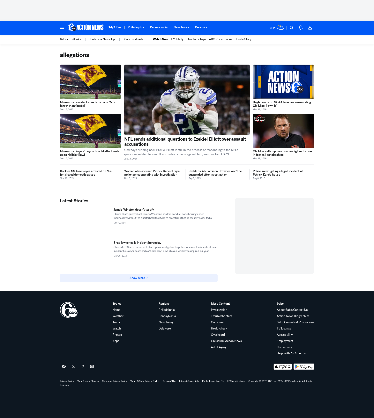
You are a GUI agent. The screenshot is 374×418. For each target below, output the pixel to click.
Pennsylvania (158, 27)
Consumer (217, 322)
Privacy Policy (67, 381)
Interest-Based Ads (189, 381)
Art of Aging (218, 347)
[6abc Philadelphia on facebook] (64, 367)
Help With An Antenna (291, 353)
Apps (116, 341)
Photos (117, 334)
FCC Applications (236, 381)
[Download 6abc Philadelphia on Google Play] (304, 367)
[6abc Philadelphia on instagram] (82, 367)
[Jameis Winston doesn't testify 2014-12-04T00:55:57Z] (85, 222)
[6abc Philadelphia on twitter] (73, 367)
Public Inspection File (213, 381)
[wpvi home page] (69, 310)
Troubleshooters (221, 316)
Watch (117, 328)
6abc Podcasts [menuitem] (133, 39)
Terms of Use (169, 381)
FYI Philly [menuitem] (177, 39)
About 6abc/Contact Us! (292, 309)
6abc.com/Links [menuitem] (70, 39)
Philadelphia (136, 27)
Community (284, 347)
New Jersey (181, 27)
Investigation (219, 309)
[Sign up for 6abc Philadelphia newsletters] (92, 367)
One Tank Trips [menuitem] (196, 39)
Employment (285, 341)
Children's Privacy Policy (114, 381)
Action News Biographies (293, 316)
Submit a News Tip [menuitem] (102, 39)
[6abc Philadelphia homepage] (86, 27)
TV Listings (284, 328)
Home (116, 309)
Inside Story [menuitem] (243, 39)
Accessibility (285, 334)
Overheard (218, 334)
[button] (62, 27)
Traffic (117, 322)
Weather (118, 316)
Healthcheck (219, 328)
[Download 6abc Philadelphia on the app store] (282, 367)
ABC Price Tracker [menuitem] (221, 39)
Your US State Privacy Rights (145, 381)
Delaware (201, 27)
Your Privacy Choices (88, 381)
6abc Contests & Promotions (295, 322)
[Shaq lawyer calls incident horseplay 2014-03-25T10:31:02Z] (85, 255)
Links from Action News (226, 341)
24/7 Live (114, 27)
